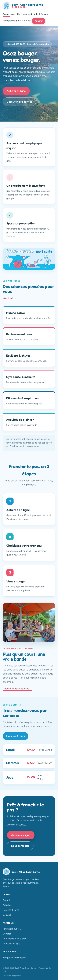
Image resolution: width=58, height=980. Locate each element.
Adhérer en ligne (16, 90)
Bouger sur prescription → (16, 957)
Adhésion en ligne (11, 943)
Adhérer (39, 21)
